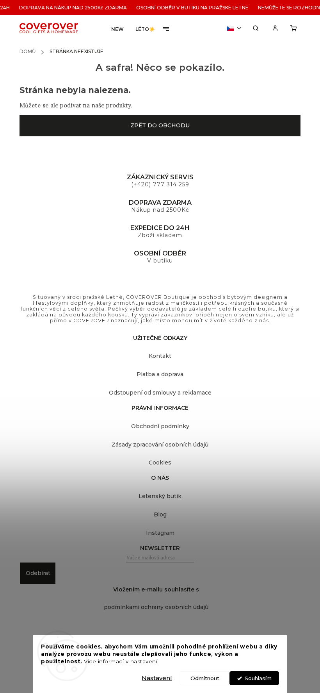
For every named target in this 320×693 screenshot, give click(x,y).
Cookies (160, 462)
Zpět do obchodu (160, 125)
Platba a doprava (160, 374)
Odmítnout (204, 678)
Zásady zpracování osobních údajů (160, 444)
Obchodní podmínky (160, 426)
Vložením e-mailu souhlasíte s (156, 598)
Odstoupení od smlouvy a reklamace (160, 392)
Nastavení (157, 678)
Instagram (160, 532)
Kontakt (160, 355)
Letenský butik (160, 496)
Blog (160, 514)
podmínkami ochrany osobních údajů (156, 607)
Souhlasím (258, 678)
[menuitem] (117, 29)
